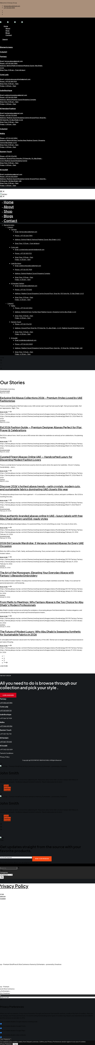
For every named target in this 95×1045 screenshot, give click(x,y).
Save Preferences (5, 1039)
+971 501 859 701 (6, 711)
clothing (2, 420)
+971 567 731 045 (6, 742)
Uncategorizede (5, 391)
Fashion (2, 479)
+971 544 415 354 (6, 726)
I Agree (15, 1044)
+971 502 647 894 (6, 703)
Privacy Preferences (6, 1044)
